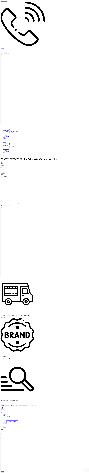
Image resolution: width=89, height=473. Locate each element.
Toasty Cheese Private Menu (12, 132)
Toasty (2, 410)
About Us (8, 128)
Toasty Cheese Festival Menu (12, 131)
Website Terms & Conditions (23, 405)
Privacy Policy (33, 405)
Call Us (2, 409)
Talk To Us (2, 48)
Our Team (8, 129)
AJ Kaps (5, 135)
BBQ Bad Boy (6, 134)
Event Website (3, 173)
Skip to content (4, 1)
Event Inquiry (6, 136)
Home (4, 125)
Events (4, 137)
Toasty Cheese (6, 130)
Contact (4, 138)
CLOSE (2, 471)
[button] (44, 412)
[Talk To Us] (23, 45)
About (4, 126)
